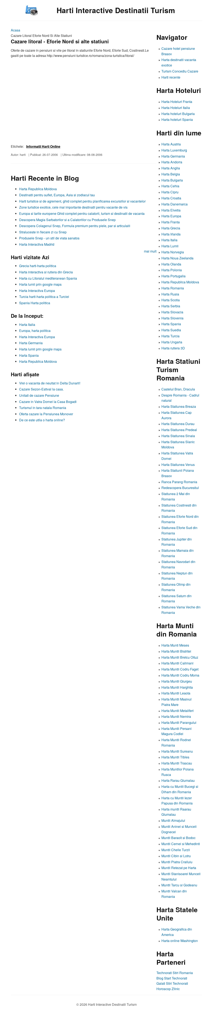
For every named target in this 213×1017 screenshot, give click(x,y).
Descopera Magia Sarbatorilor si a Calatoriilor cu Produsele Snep (67, 219)
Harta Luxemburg (174, 150)
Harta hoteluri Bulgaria (178, 113)
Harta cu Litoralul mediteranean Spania (48, 278)
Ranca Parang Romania (179, 481)
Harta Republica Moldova (38, 188)
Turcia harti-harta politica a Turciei (44, 296)
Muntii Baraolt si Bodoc (178, 837)
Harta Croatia (171, 198)
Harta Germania (31, 342)
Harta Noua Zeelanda (177, 258)
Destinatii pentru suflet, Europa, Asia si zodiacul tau (57, 195)
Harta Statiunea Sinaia (178, 435)
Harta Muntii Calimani (177, 663)
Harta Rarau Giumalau (178, 780)
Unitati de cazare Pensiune (39, 395)
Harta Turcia (170, 336)
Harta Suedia (171, 330)
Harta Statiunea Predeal (179, 429)
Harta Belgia (170, 174)
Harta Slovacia (172, 312)
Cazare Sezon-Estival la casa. (41, 389)
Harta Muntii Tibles (175, 757)
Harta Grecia (170, 228)
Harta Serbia (170, 306)
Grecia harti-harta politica (37, 265)
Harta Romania (172, 288)
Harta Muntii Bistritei (176, 651)
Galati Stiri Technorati (172, 983)
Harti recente (170, 77)
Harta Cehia (170, 186)
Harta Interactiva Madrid (36, 244)
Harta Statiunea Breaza (178, 406)
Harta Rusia (170, 294)
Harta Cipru (169, 192)
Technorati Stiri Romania (174, 972)
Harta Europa (171, 216)
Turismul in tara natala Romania (42, 407)
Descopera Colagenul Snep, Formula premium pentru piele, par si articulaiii (74, 225)
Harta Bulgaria (172, 180)
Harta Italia (27, 324)
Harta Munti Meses (175, 645)
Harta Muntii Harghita (177, 687)
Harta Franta (170, 222)
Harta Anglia (170, 168)
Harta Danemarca (174, 204)
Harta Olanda (171, 264)
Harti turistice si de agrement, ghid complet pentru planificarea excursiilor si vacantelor (82, 201)
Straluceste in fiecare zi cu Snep (43, 232)
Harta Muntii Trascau (176, 763)
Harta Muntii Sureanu (177, 751)
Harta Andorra (171, 162)
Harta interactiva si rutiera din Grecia (46, 272)
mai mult (150, 251)
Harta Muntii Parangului (178, 722)
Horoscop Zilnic (168, 988)
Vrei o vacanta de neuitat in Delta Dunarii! (49, 383)
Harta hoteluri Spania (177, 119)
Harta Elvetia (171, 210)
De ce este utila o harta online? (42, 420)
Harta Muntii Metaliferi (177, 710)
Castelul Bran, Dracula (178, 389)
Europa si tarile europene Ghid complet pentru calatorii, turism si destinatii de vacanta (82, 213)
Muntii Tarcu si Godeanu (179, 885)
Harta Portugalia (173, 276)
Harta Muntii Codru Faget (179, 669)
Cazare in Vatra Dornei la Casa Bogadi (48, 401)
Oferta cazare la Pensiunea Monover (46, 414)
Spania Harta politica (34, 302)
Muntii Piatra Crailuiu (176, 861)
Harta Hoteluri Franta (176, 101)
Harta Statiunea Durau (177, 423)
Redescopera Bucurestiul (180, 487)
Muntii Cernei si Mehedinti (180, 843)
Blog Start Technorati (171, 978)
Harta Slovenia (172, 318)
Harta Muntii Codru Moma (180, 675)
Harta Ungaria (171, 342)
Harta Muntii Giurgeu (176, 681)
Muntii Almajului (173, 820)
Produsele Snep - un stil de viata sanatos (49, 238)
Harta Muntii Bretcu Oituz (179, 657)
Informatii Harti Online (43, 146)
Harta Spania (29, 355)
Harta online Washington (179, 940)
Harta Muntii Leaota (175, 693)
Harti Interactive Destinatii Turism (116, 10)
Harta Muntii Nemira (176, 716)
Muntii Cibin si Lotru (176, 855)
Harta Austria (171, 144)
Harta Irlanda (171, 234)
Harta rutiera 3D (173, 348)
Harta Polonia (171, 270)
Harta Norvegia (172, 252)
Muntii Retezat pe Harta (178, 867)
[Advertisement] (83, 453)
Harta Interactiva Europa (37, 290)
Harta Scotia (170, 300)
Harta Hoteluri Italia (175, 107)
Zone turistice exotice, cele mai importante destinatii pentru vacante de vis (73, 207)
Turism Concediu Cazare (179, 71)
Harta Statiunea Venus (178, 464)
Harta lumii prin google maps (40, 284)
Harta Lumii (169, 246)
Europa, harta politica (35, 330)
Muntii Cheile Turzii (175, 849)
